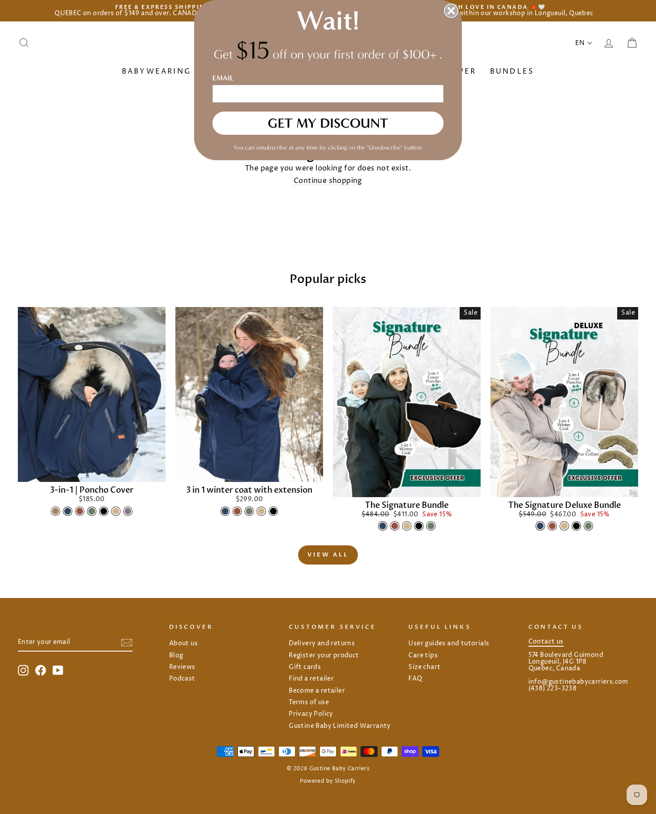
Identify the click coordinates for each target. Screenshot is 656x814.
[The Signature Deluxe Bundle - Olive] (588, 526)
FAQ (415, 679)
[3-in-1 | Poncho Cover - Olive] (91, 511)
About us (183, 644)
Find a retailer (311, 679)
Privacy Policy (311, 714)
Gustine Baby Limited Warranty (340, 726)
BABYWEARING (158, 71)
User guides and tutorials (448, 644)
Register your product (324, 656)
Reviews (182, 667)
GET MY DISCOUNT (328, 123)
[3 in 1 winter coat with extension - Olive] (249, 511)
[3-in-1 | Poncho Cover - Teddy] (55, 511)
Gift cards (305, 667)
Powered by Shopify (328, 781)
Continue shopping (328, 181)
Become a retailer (317, 691)
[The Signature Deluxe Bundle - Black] (576, 526)
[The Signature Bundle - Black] (419, 526)
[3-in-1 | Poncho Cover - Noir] (104, 511)
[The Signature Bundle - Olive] (431, 526)
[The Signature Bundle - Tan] (407, 526)
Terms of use (309, 702)
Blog (176, 656)
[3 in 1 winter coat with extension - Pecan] (237, 511)
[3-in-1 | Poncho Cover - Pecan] (79, 511)
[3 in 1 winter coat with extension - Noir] (273, 511)
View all (328, 555)
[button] (584, 43)
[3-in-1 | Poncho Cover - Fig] (128, 511)
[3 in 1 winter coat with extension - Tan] (261, 511)
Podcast (182, 679)
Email (223, 78)
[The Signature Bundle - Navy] (382, 526)
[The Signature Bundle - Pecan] (394, 526)
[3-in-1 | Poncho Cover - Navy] (67, 511)
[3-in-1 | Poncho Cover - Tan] (116, 511)
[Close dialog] (451, 11)
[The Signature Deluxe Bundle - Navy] (540, 526)
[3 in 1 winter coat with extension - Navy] (225, 511)
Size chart (424, 667)
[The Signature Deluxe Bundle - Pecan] (552, 526)
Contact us (546, 642)
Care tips (423, 656)
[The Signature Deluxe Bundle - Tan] (564, 526)
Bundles (512, 71)
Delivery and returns (322, 644)
